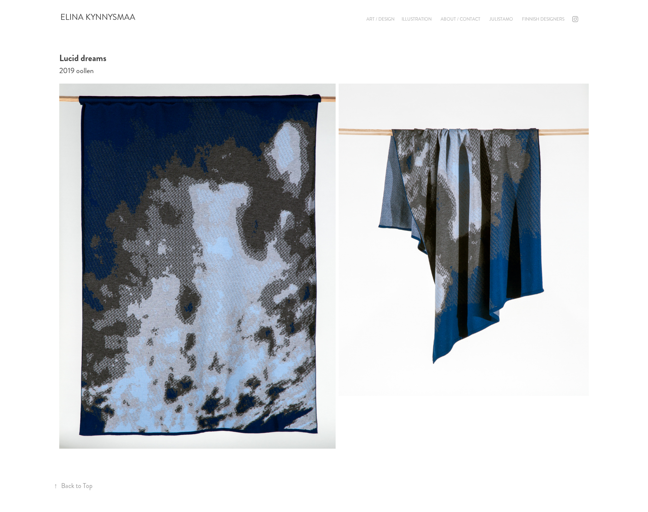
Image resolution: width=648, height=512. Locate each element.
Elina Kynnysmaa (97, 17)
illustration (417, 19)
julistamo (501, 19)
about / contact (460, 19)
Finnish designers (543, 19)
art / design (380, 19)
